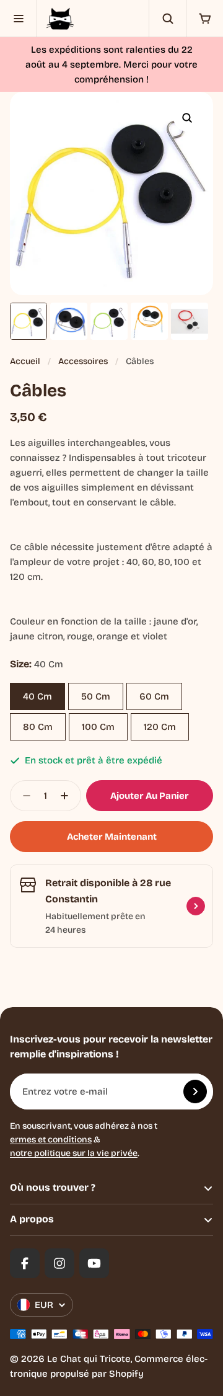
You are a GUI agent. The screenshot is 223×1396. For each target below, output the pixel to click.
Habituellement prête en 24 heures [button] (95, 923)
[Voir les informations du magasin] (195, 906)
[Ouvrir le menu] (18, 18)
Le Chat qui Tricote (89, 1358)
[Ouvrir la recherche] (167, 18)
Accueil (25, 361)
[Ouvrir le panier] (204, 18)
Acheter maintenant (112, 836)
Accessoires (83, 361)
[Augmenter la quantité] (68, 795)
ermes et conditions (51, 1139)
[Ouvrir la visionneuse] (187, 117)
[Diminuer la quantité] (23, 795)
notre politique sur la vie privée (74, 1153)
